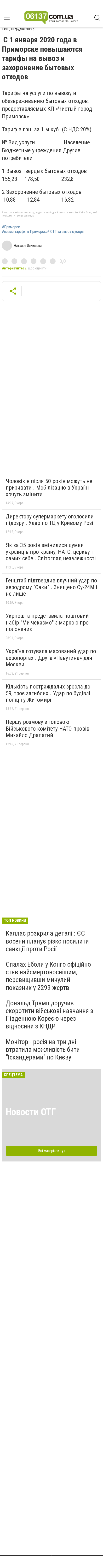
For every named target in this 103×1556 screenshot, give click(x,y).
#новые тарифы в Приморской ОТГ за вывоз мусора (43, 232)
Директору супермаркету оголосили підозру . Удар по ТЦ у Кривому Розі (50, 520)
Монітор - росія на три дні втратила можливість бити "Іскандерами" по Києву (43, 1049)
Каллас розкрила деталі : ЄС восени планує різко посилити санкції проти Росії (47, 941)
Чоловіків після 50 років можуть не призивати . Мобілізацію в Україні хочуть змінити (49, 488)
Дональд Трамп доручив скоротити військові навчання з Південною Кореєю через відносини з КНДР (49, 1014)
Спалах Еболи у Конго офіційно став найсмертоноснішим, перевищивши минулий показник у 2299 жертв (48, 976)
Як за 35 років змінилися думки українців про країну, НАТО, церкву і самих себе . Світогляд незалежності (51, 552)
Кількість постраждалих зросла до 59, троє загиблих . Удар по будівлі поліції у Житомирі (48, 693)
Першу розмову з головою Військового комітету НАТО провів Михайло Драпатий (47, 729)
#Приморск (11, 227)
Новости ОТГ (31, 1112)
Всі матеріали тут (51, 1150)
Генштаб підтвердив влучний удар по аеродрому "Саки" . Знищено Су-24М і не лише (51, 587)
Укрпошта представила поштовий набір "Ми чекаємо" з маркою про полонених (47, 622)
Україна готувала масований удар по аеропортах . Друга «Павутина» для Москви (51, 658)
